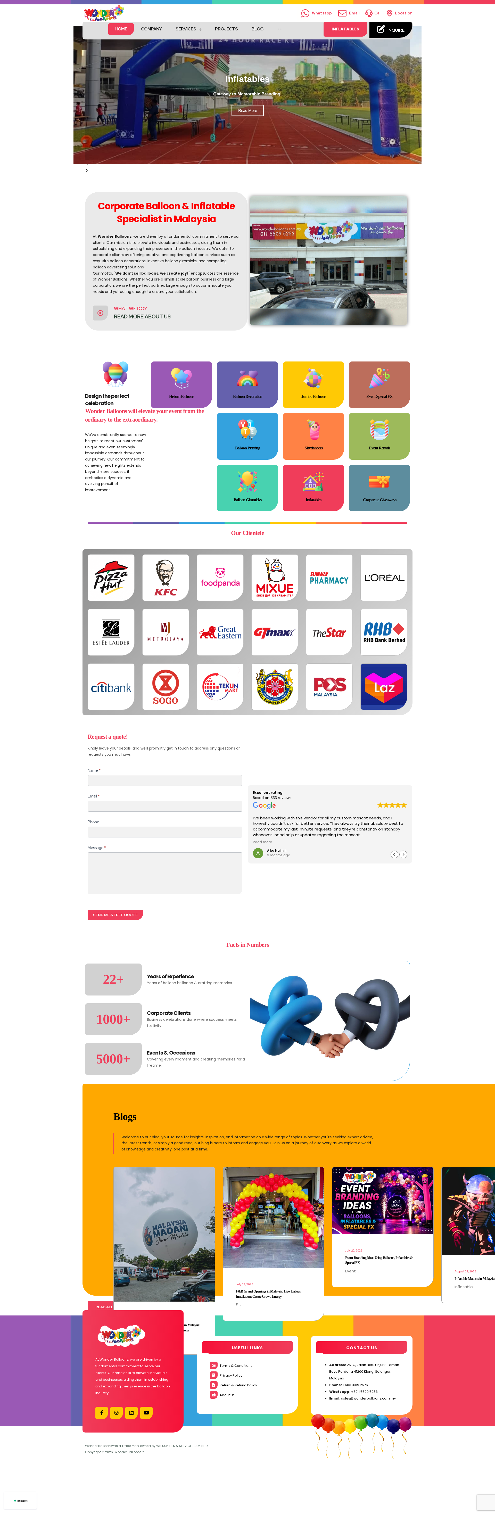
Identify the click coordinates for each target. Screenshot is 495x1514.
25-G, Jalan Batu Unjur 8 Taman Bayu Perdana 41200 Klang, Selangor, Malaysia (364, 1371)
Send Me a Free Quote (115, 914)
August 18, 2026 (355, 1234)
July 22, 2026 (135, 1250)
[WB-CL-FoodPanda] (220, 577)
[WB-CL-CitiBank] (111, 686)
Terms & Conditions (236, 1365)
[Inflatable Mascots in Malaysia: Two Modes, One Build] (273, 1211)
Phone (93, 822)
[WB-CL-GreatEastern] (220, 632)
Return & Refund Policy (238, 1385)
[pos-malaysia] (329, 686)
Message (97, 847)
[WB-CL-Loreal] (383, 577)
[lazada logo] (383, 686)
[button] (247, 170)
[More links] (280, 29)
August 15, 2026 (465, 1284)
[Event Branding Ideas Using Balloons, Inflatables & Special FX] (164, 1200)
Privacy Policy (231, 1375)
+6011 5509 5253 (364, 1391)
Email (94, 796)
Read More (247, 110)
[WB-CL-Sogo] (165, 686)
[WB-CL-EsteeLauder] (111, 632)
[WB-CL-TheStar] (329, 632)
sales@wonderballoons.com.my (368, 1398)
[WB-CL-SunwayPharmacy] (329, 577)
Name (94, 770)
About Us (227, 1395)
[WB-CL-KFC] (165, 577)
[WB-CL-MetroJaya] (165, 632)
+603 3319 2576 (355, 1385)
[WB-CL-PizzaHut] (111, 577)
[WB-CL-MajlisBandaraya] (274, 686)
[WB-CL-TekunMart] (220, 686)
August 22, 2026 (247, 1271)
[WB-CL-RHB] (383, 632)
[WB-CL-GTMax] (274, 632)
